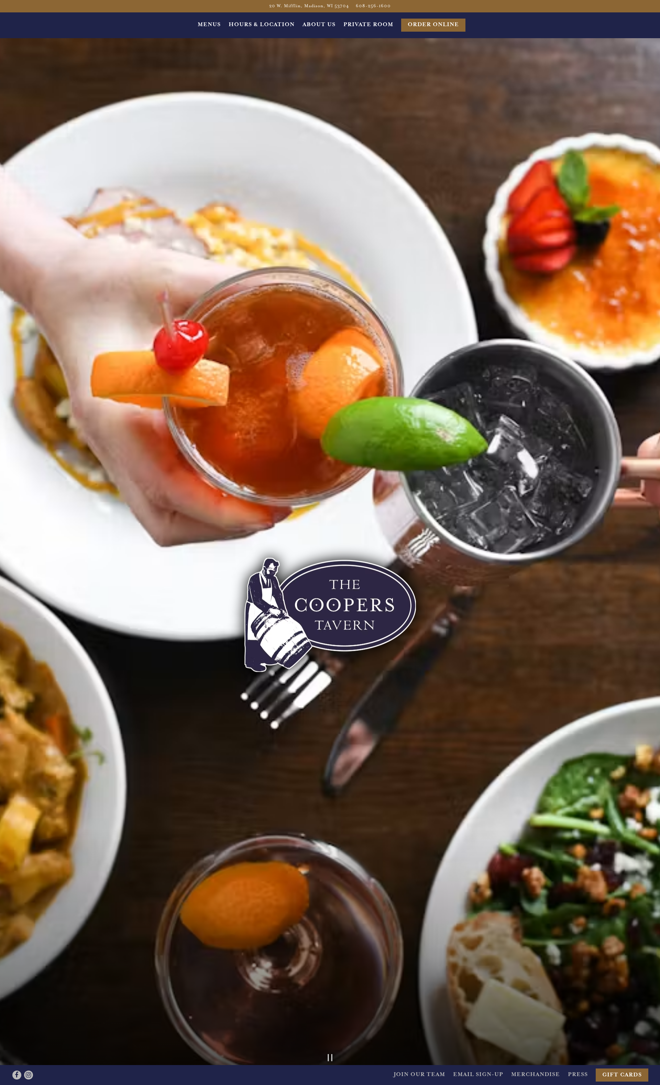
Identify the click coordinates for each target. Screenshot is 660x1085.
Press (578, 1075)
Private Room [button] (368, 25)
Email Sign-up (478, 1075)
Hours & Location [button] (262, 25)
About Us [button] (319, 25)
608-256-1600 (373, 6)
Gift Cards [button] (622, 1075)
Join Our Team (419, 1075)
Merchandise (535, 1075)
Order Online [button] (433, 25)
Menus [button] (209, 25)
